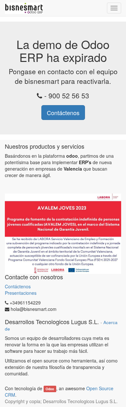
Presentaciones (21, 293)
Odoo (50, 388)
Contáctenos (63, 112)
